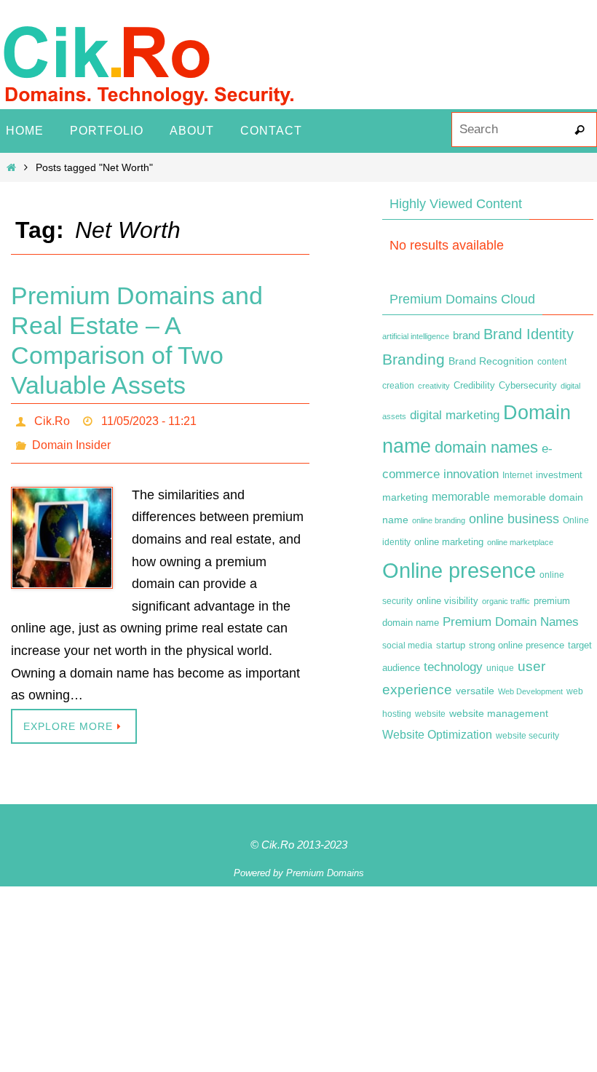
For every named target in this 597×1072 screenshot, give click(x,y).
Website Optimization (437, 734)
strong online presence (516, 645)
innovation (471, 474)
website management (498, 713)
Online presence (459, 570)
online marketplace (520, 542)
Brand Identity (528, 334)
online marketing (448, 541)
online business (514, 519)
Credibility (474, 386)
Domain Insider (71, 439)
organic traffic (506, 601)
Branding (413, 359)
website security (527, 735)
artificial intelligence (415, 336)
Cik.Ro (52, 419)
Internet (517, 475)
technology (453, 666)
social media (407, 645)
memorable (461, 496)
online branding (438, 520)
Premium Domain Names (511, 622)
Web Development (530, 691)
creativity (434, 385)
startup (450, 645)
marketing (405, 497)
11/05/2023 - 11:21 (149, 419)
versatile (475, 690)
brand (466, 335)
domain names (486, 447)
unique (500, 668)
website (430, 714)
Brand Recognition (491, 361)
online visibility (447, 601)
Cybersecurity (528, 386)
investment (559, 475)
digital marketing (454, 415)
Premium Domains (325, 864)
